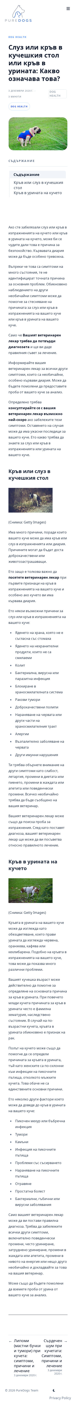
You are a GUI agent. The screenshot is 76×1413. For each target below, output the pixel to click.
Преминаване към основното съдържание (36, 6)
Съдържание (26, 174)
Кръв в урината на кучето (38, 192)
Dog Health (17, 37)
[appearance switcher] (54, 1390)
